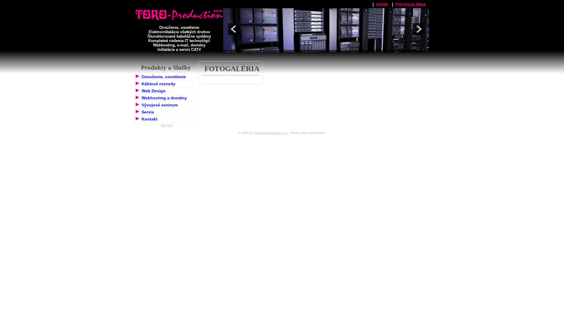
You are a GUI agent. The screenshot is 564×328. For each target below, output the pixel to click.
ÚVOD (382, 4)
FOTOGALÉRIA (411, 4)
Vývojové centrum (160, 105)
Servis (148, 112)
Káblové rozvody (158, 83)
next (418, 29)
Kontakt (149, 119)
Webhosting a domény (164, 98)
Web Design (154, 90)
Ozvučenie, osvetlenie (164, 76)
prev (234, 29)
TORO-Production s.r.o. (271, 133)
